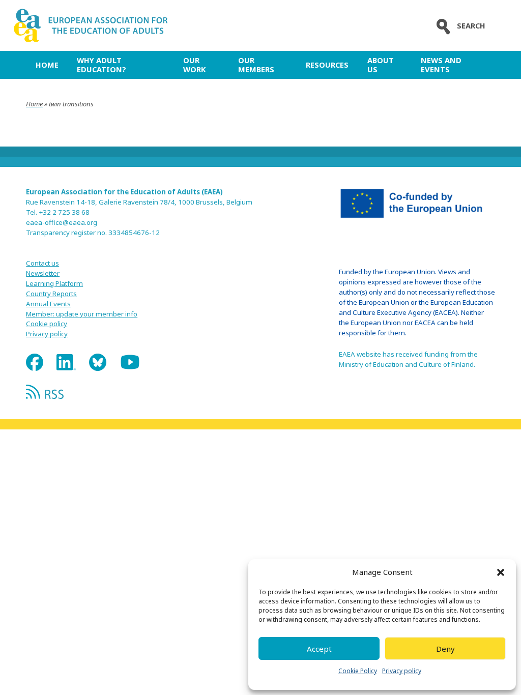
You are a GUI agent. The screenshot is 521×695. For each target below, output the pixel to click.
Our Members (256, 64)
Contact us (42, 263)
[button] (501, 572)
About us (380, 64)
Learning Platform (54, 283)
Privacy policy (401, 671)
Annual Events (48, 303)
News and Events (441, 64)
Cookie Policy (357, 671)
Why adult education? (101, 64)
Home (47, 65)
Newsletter (43, 273)
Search (471, 26)
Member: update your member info (81, 313)
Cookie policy (46, 323)
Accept (319, 649)
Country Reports (51, 293)
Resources (327, 65)
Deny (445, 649)
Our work (194, 64)
